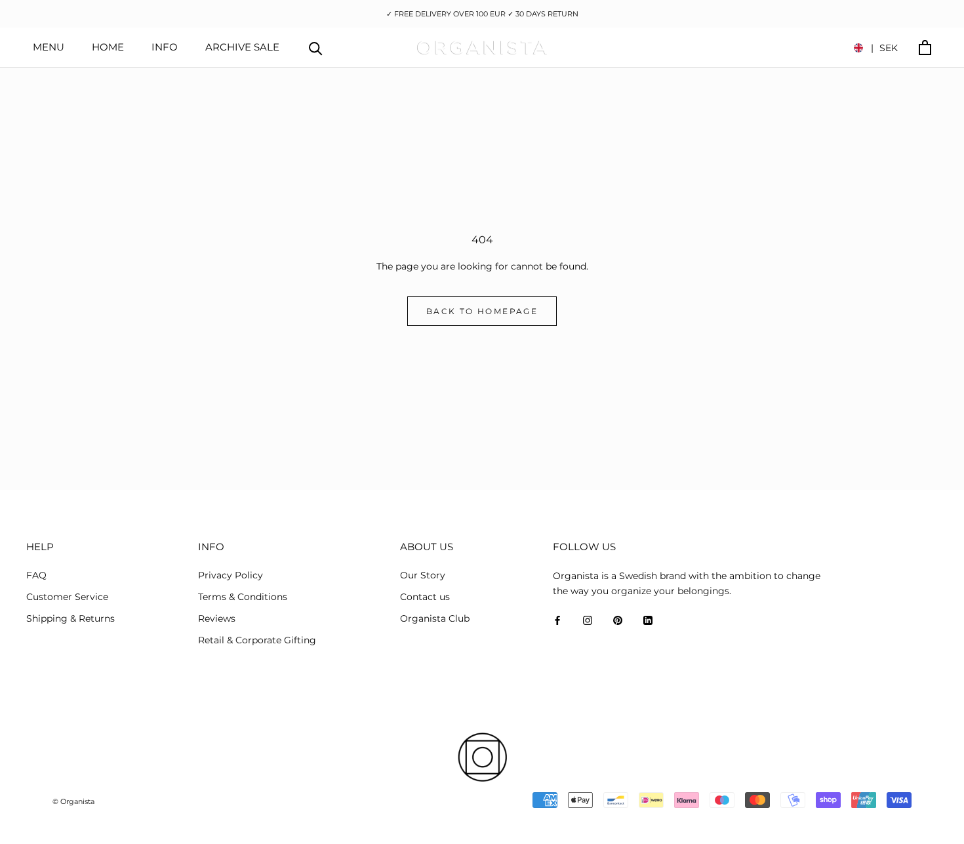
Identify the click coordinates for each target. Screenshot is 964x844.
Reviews (216, 618)
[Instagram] (587, 619)
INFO (164, 47)
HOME (108, 47)
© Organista (73, 801)
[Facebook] (557, 619)
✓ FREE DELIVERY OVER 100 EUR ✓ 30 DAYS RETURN (482, 13)
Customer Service (67, 597)
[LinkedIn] (648, 619)
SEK (884, 48)
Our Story (422, 575)
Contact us (425, 597)
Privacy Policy (230, 575)
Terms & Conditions (242, 597)
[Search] (316, 47)
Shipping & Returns (70, 618)
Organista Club (435, 618)
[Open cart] (925, 47)
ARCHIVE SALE (242, 47)
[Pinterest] (617, 619)
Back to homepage (482, 311)
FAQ (36, 575)
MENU (48, 47)
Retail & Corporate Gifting (257, 640)
